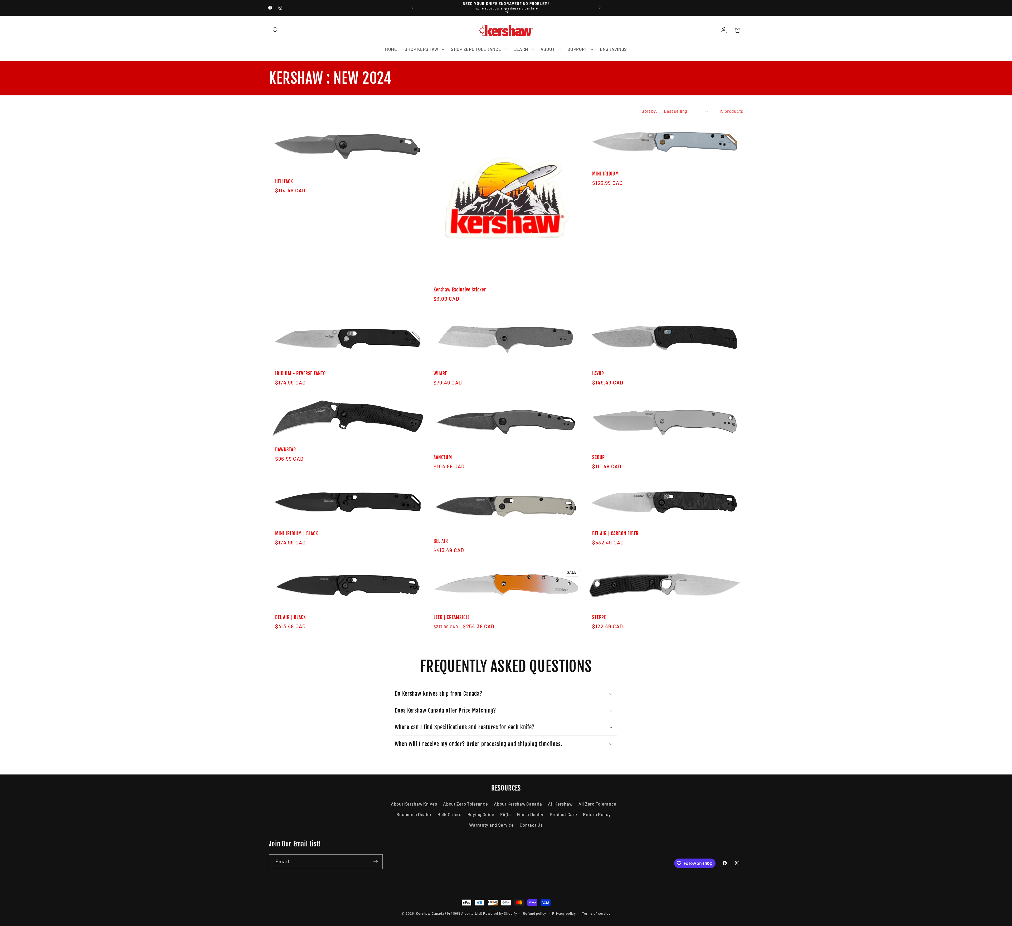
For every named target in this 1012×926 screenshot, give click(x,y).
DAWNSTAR (285, 449)
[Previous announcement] (412, 8)
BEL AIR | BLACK (290, 617)
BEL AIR (441, 541)
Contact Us (531, 824)
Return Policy (597, 814)
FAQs (505, 814)
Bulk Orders (449, 814)
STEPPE (599, 617)
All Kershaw (560, 803)
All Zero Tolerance (597, 803)
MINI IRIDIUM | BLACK (296, 533)
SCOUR (598, 457)
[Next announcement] (600, 8)
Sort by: (649, 111)
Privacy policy (564, 913)
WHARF (440, 374)
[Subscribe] (375, 861)
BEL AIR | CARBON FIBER (615, 533)
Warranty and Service (491, 824)
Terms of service (596, 913)
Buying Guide (481, 814)
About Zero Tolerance (465, 803)
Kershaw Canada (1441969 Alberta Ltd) (449, 913)
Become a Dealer (413, 814)
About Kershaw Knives (414, 803)
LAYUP (598, 374)
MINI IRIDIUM (605, 174)
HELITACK (284, 181)
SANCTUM (443, 457)
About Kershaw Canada (518, 803)
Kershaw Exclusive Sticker (460, 290)
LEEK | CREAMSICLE (452, 617)
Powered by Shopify (500, 913)
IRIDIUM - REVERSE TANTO (300, 374)
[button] (276, 30)
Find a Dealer (530, 814)
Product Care (563, 814)
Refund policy (534, 913)
